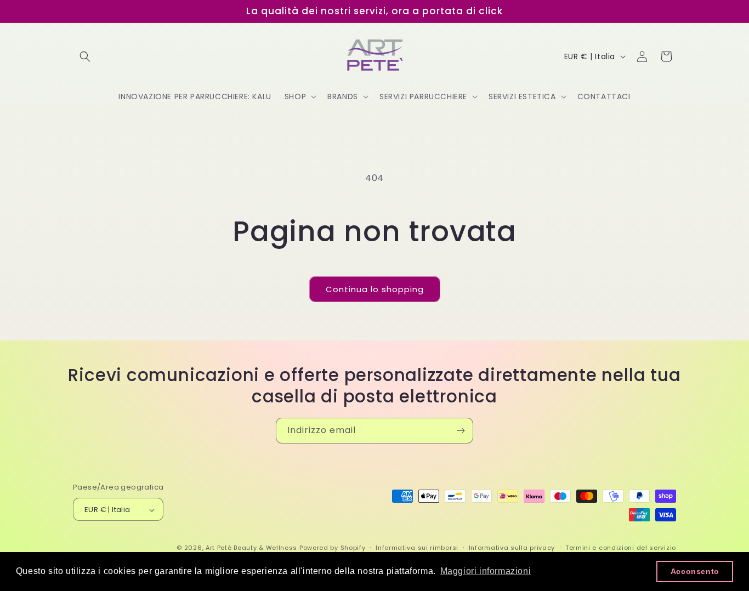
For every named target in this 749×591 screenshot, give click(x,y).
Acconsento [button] (695, 571)
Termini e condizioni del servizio (620, 547)
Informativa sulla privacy (512, 547)
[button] (85, 56)
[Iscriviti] (461, 431)
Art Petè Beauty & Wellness (251, 548)
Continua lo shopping (375, 289)
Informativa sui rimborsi (417, 547)
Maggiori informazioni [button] (485, 571)
